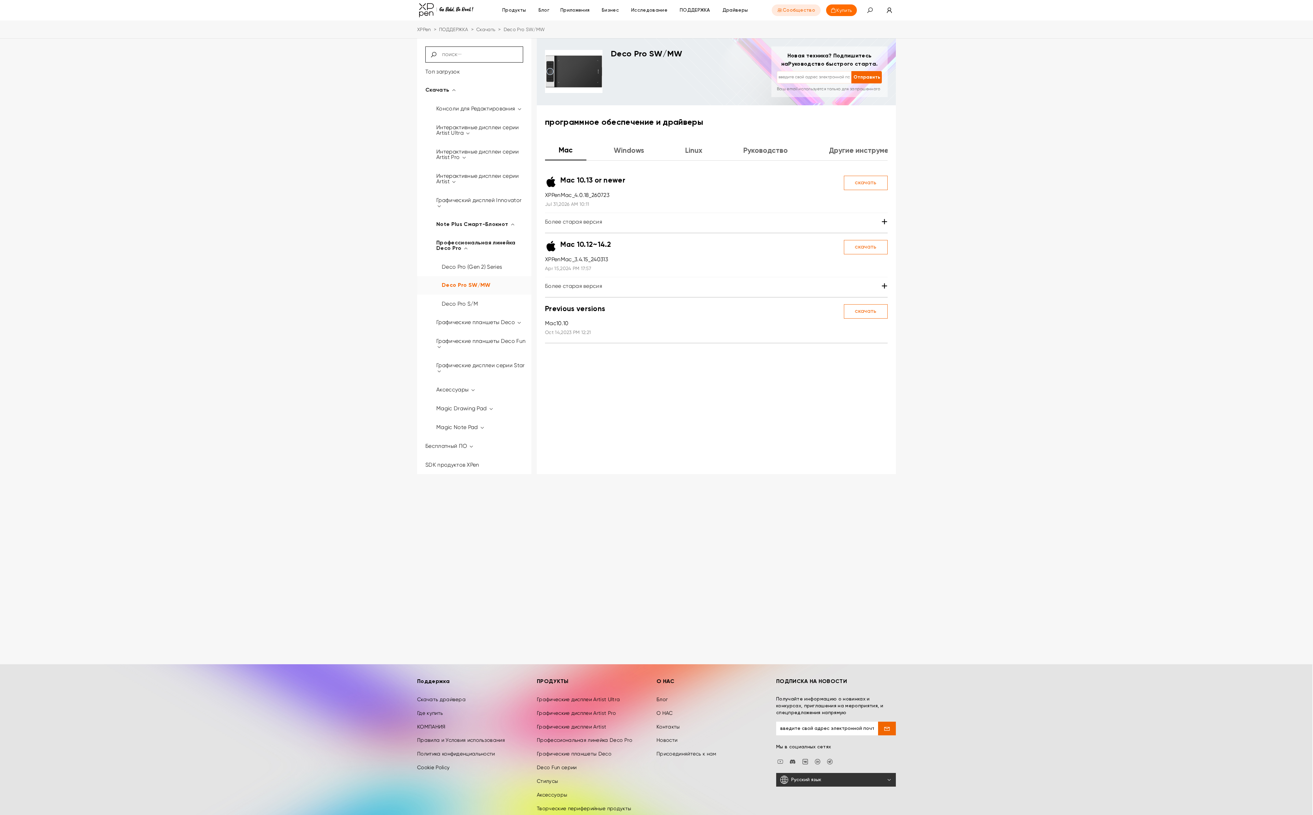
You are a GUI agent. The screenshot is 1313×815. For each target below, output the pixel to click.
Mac (566, 150)
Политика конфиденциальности (456, 754)
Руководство (765, 151)
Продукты (514, 10)
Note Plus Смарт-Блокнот (473, 224)
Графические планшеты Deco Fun (481, 341)
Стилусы (547, 781)
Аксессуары (453, 389)
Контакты (668, 727)
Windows (629, 151)
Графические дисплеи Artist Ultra (578, 699)
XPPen (424, 29)
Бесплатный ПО (446, 446)
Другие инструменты (865, 151)
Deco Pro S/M (460, 303)
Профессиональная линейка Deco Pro (476, 245)
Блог (662, 699)
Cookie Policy (433, 767)
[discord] (792, 761)
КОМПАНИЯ (431, 727)
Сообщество (799, 10)
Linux (693, 151)
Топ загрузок (442, 71)
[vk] (805, 761)
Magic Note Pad (457, 427)
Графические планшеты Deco (476, 322)
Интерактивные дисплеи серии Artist (477, 179)
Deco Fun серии (556, 767)
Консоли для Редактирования (476, 108)
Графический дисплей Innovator (478, 200)
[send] (887, 728)
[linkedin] (817, 761)
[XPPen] (446, 10)
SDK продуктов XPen (452, 465)
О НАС (664, 713)
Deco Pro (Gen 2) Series (472, 267)
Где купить (430, 713)
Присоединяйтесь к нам (686, 754)
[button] (870, 10)
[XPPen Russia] (830, 761)
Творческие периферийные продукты (584, 808)
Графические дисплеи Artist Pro (576, 713)
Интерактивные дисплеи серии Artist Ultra (477, 130)
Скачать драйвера (441, 699)
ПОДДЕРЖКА (453, 29)
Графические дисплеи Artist (571, 727)
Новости (666, 740)
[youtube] (780, 761)
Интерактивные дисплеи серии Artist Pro (477, 154)
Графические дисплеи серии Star (480, 365)
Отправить (866, 77)
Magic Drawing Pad (462, 408)
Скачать (485, 29)
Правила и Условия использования (461, 740)
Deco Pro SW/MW (466, 285)
